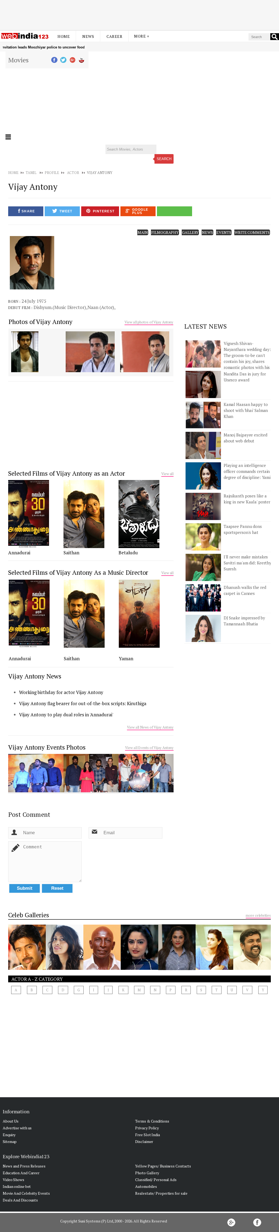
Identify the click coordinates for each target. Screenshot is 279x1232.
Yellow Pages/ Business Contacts (163, 1166)
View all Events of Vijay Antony (149, 747)
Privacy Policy (147, 1127)
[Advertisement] (139, 14)
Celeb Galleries (28, 915)
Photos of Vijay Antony (40, 321)
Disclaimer (144, 1141)
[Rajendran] (102, 968)
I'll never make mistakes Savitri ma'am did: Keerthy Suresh (247, 562)
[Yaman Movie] (139, 646)
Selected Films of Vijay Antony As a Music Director (78, 572)
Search (164, 159)
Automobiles (146, 1186)
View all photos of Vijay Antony (149, 322)
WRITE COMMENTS (252, 232)
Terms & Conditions (152, 1121)
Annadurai (19, 552)
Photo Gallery (147, 1172)
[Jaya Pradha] (139, 968)
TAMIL (31, 172)
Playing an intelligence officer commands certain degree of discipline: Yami (247, 471)
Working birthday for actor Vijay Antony (61, 692)
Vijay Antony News (34, 676)
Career (114, 36)
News (88, 36)
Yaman (126, 658)
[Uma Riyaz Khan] (177, 968)
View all (167, 473)
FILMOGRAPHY (165, 232)
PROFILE (52, 172)
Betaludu (128, 552)
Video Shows (13, 1179)
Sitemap (10, 1141)
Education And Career (21, 1172)
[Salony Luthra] (214, 968)
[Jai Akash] (27, 968)
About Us (11, 1121)
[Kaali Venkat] (252, 968)
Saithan (71, 552)
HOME (13, 172)
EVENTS (223, 232)
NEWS (207, 232)
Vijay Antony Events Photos (46, 747)
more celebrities (258, 915)
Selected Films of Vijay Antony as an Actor (66, 473)
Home (63, 36)
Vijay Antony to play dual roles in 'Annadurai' (66, 714)
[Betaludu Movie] (139, 546)
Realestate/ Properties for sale (161, 1193)
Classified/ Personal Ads (156, 1179)
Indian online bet (17, 1186)
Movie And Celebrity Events (26, 1193)
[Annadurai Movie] (28, 546)
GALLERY (190, 232)
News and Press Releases (24, 1166)
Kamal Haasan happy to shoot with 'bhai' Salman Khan (246, 410)
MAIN (143, 232)
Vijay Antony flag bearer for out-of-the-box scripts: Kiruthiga (82, 703)
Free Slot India (147, 1134)
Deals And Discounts (20, 1200)
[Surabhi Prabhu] (64, 968)
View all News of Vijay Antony (150, 727)
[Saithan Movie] (83, 546)
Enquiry (9, 1134)
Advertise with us (17, 1127)
